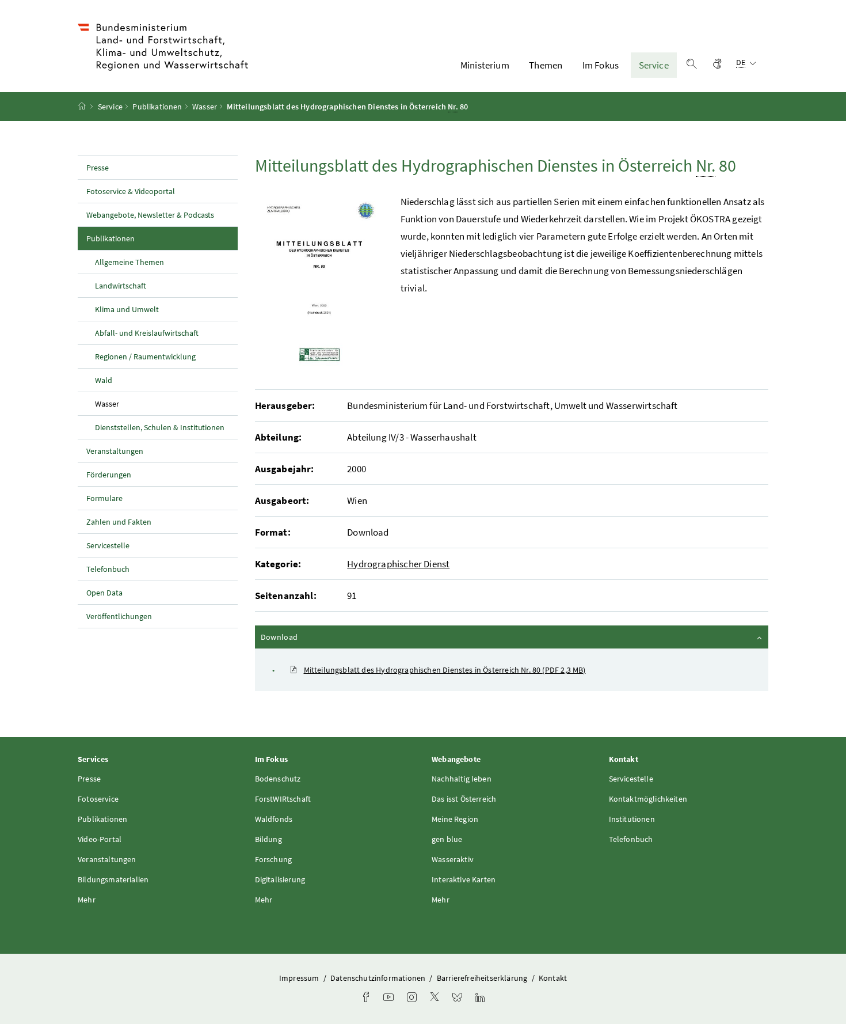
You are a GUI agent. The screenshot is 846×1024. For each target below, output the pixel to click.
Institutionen (632, 819)
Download (310, 636)
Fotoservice (98, 799)
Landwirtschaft (120, 285)
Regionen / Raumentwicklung (145, 356)
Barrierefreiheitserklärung (483, 978)
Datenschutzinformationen (378, 978)
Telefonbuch (107, 569)
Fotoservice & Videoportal (130, 191)
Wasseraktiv (453, 859)
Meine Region (455, 819)
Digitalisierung (280, 879)
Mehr (87, 899)
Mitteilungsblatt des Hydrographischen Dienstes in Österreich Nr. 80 (445, 670)
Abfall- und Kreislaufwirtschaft (147, 333)
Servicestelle (107, 545)
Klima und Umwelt (127, 309)
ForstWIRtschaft (283, 799)
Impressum (300, 978)
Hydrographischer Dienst (398, 563)
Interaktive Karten (464, 879)
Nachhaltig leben (461, 778)
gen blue (447, 839)
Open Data (104, 592)
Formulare (104, 498)
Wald (103, 380)
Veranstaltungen (114, 451)
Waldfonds (274, 819)
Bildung (268, 839)
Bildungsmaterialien (113, 879)
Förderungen (108, 474)
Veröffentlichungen (119, 616)
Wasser (204, 106)
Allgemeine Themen (129, 262)
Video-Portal (99, 839)
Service (654, 65)
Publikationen (157, 106)
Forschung (273, 859)
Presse (97, 167)
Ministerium (484, 65)
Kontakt (553, 978)
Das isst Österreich (464, 799)
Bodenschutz (278, 778)
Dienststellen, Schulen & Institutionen (159, 427)
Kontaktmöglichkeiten (648, 799)
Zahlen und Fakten (118, 522)
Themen (545, 65)
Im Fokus (600, 65)
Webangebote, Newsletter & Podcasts (150, 215)
